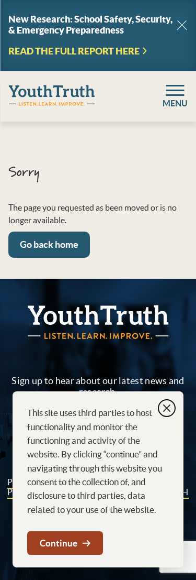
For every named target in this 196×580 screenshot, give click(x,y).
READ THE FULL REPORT (74, 51)
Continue (58, 543)
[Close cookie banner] (166, 408)
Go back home (49, 244)
